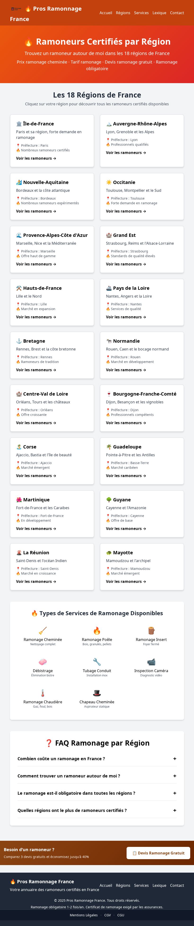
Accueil (106, 12)
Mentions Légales (84, 915)
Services (141, 12)
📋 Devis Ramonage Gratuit (158, 853)
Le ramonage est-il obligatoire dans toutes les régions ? (97, 793)
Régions (123, 12)
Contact (177, 12)
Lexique (159, 12)
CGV (107, 915)
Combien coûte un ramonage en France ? (97, 758)
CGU (120, 915)
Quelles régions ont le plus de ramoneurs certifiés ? (97, 810)
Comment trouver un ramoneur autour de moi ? (97, 776)
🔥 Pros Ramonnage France (46, 13)
